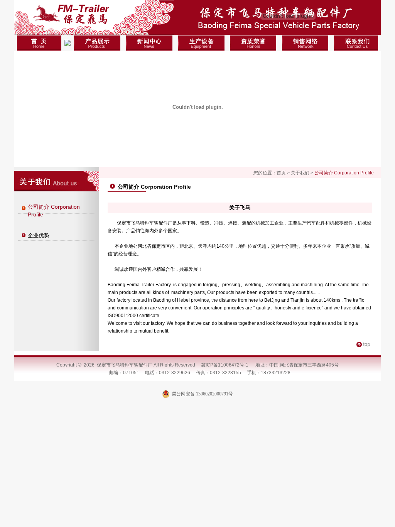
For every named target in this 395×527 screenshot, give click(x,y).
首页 (281, 173)
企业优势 (38, 235)
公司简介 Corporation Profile (54, 211)
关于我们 (300, 173)
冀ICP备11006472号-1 (224, 365)
